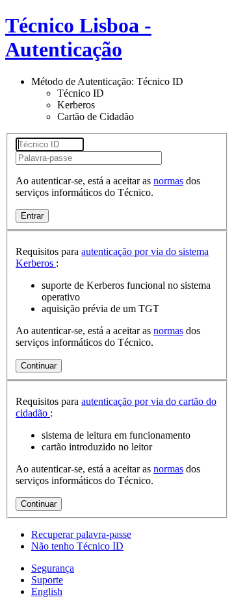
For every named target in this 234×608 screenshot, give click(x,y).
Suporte (47, 579)
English (46, 591)
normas (168, 180)
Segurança (52, 568)
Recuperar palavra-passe (81, 534)
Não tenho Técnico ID (77, 546)
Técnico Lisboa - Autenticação (78, 37)
